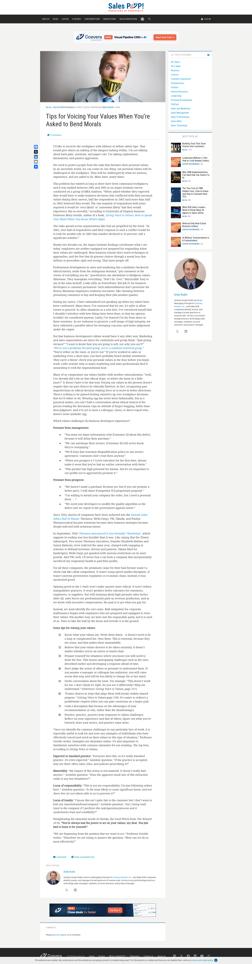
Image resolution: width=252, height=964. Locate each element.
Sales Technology (179, 125)
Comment (61, 857)
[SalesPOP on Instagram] (209, 956)
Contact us (148, 956)
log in (54, 934)
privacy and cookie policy (202, 960)
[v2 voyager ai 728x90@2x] (102, 910)
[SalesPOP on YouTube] (202, 956)
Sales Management (180, 112)
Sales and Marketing (180, 108)
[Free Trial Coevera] (126, 37)
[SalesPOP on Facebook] (188, 956)
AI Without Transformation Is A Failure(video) (195, 239)
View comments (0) (84, 857)
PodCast (175, 104)
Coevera (175, 74)
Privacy (101, 956)
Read (55, 19)
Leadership (176, 95)
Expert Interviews (190, 164)
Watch (45, 19)
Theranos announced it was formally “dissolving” (110, 533)
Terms (91, 956)
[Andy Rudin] (53, 877)
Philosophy (135, 956)
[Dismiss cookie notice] (215, 960)
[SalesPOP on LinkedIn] (75, 890)
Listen (65, 19)
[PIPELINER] (142, 19)
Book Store (109, 19)
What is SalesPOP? (117, 956)
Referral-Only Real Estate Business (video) (194, 225)
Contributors (92, 19)
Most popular (190, 136)
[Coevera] (53, 956)
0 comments (55, 135)
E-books (76, 19)
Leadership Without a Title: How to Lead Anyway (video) (195, 159)
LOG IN (207, 19)
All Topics (175, 61)
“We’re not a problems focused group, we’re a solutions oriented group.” (98, 348)
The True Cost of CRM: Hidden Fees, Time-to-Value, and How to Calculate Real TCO (195, 192)
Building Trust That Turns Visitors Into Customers (194, 145)
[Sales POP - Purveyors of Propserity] (126, 7)
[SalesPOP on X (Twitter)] (66, 890)
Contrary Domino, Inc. (122, 877)
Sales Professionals (64, 107)
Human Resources (179, 91)
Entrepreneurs (177, 83)
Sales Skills (176, 121)
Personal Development (181, 100)
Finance (174, 87)
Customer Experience (181, 78)
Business (175, 70)
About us (161, 956)
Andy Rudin (107, 107)
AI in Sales (176, 66)
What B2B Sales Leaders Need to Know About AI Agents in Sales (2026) (193, 210)
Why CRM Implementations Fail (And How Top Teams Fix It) (195, 174)
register (63, 934)
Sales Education (128, 19)
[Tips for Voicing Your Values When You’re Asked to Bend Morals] (102, 76)
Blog (48, 107)
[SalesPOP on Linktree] (174, 956)
